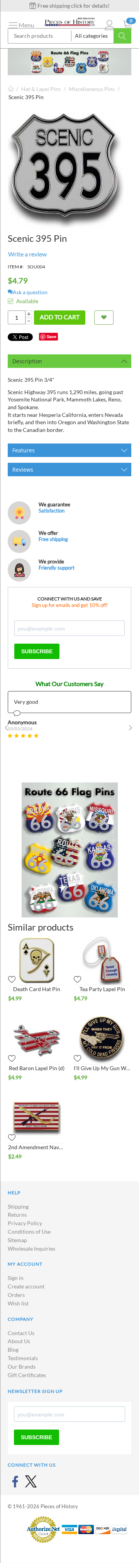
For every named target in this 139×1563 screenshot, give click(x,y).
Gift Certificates (27, 1375)
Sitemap (17, 1240)
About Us (19, 1341)
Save (51, 336)
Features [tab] (23, 450)
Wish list (18, 1303)
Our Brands (22, 1366)
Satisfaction (51, 511)
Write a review (27, 254)
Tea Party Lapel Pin (102, 989)
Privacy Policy (25, 1223)
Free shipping (53, 539)
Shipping (18, 1206)
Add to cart (60, 316)
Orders (16, 1295)
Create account (26, 1286)
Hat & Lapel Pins (41, 89)
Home (11, 89)
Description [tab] (27, 361)
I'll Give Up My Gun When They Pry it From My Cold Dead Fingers (102, 1068)
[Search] (122, 36)
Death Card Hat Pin (36, 989)
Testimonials (23, 1358)
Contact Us (21, 1333)
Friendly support (57, 568)
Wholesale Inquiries (31, 1248)
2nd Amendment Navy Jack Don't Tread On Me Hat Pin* (36, 1147)
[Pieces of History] (70, 21)
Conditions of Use (29, 1231)
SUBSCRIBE (37, 651)
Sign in (16, 1278)
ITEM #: (16, 267)
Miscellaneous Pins (92, 89)
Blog (13, 1349)
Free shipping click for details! (73, 5)
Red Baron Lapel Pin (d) (36, 1068)
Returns (17, 1214)
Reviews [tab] (22, 469)
